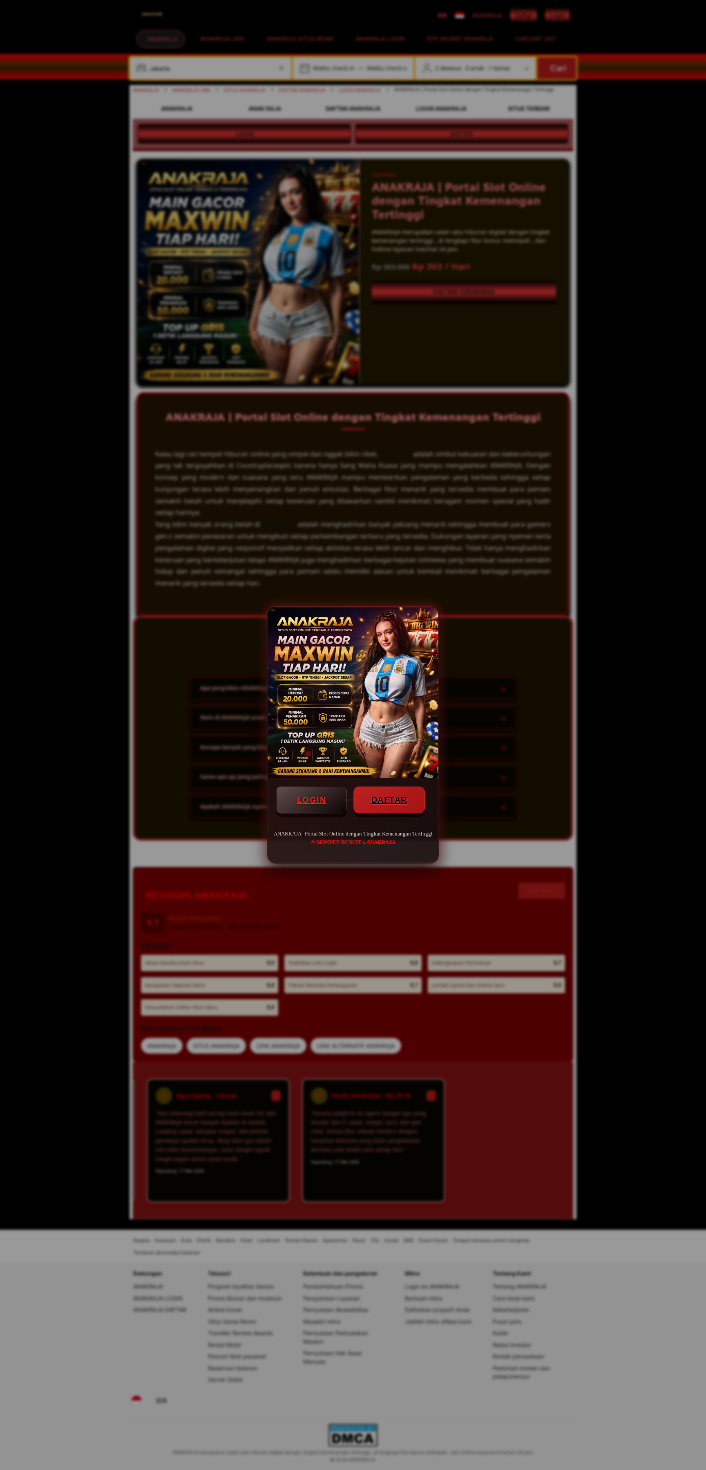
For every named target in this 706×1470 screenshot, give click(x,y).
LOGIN (311, 799)
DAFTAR (389, 799)
